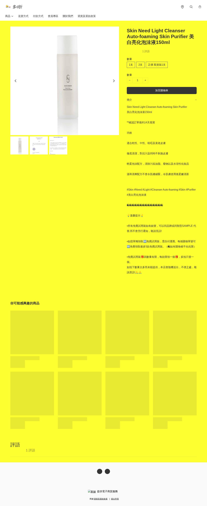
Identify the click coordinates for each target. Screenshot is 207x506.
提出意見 (115, 499)
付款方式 (38, 16)
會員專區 (53, 16)
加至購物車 (161, 90)
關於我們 (68, 16)
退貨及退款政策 (87, 16)
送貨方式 (23, 16)
